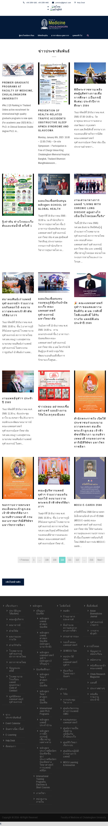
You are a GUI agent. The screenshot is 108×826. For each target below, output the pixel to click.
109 (54, 560)
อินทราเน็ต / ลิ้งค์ (15, 729)
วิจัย (65, 694)
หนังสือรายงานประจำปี (94, 696)
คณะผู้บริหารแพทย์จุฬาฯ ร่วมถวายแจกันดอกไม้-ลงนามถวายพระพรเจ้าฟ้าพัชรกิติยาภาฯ (54, 498)
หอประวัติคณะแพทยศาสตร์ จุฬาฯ (70, 661)
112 (77, 560)
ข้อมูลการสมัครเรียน (96, 652)
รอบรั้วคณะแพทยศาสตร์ (70, 643)
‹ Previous (24, 560)
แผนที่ (93, 682)
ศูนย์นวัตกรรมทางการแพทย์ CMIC (71, 711)
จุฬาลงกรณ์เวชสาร (96, 623)
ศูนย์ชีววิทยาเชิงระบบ (70, 744)
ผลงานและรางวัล (15, 638)
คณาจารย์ (15, 625)
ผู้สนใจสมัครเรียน (26, 35)
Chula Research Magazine (97, 675)
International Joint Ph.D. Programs (46, 711)
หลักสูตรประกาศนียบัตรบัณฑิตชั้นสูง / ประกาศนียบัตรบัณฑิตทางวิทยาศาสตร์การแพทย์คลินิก (48, 759)
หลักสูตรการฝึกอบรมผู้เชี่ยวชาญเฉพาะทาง (45, 736)
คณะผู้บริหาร (16, 619)
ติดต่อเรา (11, 746)
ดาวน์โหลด (93, 646)
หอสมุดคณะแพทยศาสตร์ (70, 721)
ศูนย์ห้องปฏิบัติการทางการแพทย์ (71, 753)
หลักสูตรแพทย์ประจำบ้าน (46, 722)
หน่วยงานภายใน (41, 800)
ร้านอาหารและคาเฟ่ (69, 618)
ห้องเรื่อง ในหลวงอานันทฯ (69, 673)
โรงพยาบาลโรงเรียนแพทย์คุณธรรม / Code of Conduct (15, 683)
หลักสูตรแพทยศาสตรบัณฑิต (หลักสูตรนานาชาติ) (45, 639)
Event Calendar (13, 723)
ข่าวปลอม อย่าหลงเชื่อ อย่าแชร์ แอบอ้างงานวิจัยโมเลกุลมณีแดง (53, 410)
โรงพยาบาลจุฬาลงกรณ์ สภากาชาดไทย (17, 653)
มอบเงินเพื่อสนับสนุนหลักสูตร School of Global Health (52, 205)
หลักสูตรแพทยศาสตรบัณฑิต (44, 623)
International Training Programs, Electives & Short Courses (43, 781)
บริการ (63, 689)
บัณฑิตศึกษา (43, 669)
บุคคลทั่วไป (77, 35)
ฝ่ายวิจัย (13, 631)
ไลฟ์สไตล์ (65, 606)
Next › (100, 560)
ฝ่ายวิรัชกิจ (15, 645)
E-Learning (11, 734)
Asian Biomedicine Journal (96, 613)
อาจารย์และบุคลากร (60, 35)
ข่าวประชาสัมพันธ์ (13, 716)
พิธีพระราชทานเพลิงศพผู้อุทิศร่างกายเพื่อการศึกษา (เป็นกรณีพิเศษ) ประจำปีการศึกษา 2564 (88, 97)
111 (69, 560)
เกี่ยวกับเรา (12, 606)
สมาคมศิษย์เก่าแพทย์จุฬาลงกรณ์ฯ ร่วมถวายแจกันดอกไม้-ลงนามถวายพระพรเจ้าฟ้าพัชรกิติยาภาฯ (18, 307)
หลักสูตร (37, 606)
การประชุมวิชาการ (69, 701)
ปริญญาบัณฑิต (40, 612)
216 (91, 560)
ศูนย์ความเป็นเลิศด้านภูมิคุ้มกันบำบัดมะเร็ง (70, 732)
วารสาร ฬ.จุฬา (94, 632)
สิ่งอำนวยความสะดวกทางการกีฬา (70, 627)
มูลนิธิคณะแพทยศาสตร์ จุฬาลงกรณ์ (16, 699)
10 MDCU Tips (70, 650)
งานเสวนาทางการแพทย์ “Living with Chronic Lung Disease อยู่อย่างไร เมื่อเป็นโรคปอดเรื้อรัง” (89, 208)
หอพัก (66, 610)
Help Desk (81, 3)
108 (47, 560)
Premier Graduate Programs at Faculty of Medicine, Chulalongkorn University (17, 90)
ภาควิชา (40, 793)
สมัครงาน (95, 659)
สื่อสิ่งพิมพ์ (92, 606)
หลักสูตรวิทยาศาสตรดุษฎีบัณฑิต (44, 697)
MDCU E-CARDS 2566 (88, 505)
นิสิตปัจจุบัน (43, 35)
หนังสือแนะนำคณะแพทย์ (98, 667)
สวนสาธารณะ (71, 636)
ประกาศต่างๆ (97, 688)
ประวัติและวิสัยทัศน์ (15, 612)
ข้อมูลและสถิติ (14, 669)
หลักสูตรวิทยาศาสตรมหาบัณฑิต (44, 680)
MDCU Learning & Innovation (70, 763)
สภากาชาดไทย (17, 662)
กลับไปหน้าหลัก (13, 582)
